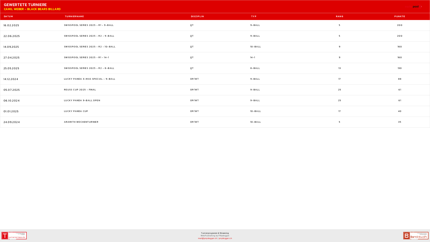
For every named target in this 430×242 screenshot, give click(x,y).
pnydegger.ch (225, 238)
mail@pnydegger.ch (207, 238)
